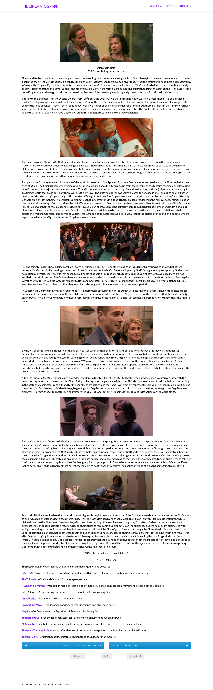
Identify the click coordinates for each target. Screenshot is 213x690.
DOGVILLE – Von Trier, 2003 (125, 645)
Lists (169, 6)
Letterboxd (135, 656)
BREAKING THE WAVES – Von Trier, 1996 (82, 645)
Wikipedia (77, 656)
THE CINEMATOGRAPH (40, 6)
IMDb (106, 656)
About (184, 6)
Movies (154, 6)
